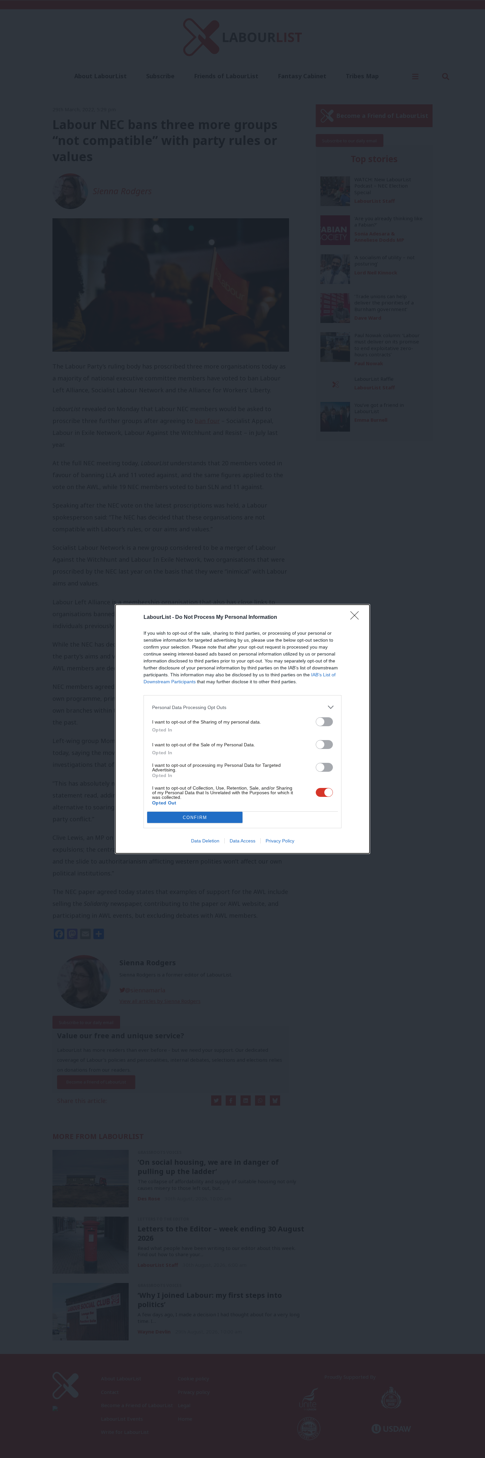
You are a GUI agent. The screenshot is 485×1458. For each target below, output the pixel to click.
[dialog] (242, 729)
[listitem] (242, 707)
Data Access (242, 840)
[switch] (324, 721)
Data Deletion (205, 840)
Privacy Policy (280, 840)
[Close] (356, 617)
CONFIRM (195, 817)
